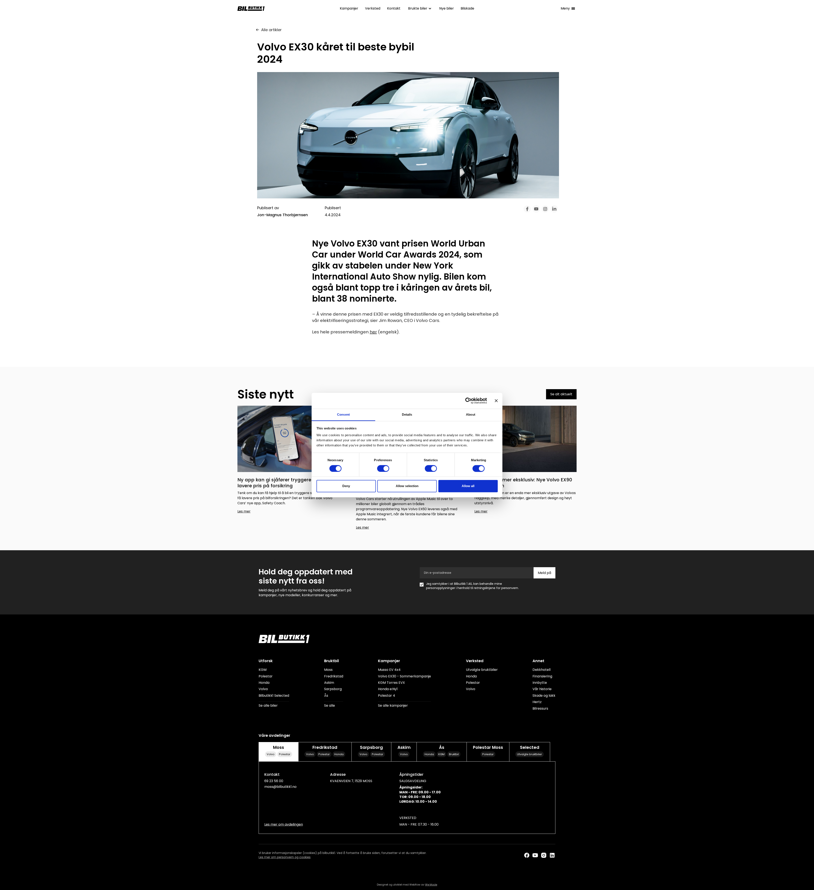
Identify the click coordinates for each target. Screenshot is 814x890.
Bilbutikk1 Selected (274, 695)
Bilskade (467, 8)
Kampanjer (349, 8)
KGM (262, 669)
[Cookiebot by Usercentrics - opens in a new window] (468, 400)
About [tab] (470, 414)
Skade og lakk (543, 695)
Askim (329, 682)
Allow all (468, 486)
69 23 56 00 (273, 781)
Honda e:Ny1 (388, 689)
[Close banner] (496, 400)
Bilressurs (540, 708)
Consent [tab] (343, 414)
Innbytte (539, 682)
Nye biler (446, 8)
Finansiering (542, 676)
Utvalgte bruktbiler (482, 669)
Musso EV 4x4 (389, 669)
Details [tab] (407, 414)
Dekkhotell (541, 669)
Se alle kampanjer (393, 705)
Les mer (244, 511)
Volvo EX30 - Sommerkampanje (404, 676)
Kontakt (393, 8)
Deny (346, 486)
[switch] (383, 468)
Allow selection (407, 486)
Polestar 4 (386, 695)
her (373, 332)
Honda (264, 682)
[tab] (278, 751)
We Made (431, 884)
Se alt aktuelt (561, 394)
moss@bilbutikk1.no (280, 786)
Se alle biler (268, 705)
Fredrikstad (333, 676)
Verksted (372, 8)
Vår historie (542, 689)
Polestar (266, 676)
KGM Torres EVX (391, 682)
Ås (326, 695)
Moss (328, 669)
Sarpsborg (333, 689)
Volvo (263, 689)
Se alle (329, 705)
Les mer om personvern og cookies (285, 857)
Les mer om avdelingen (283, 824)
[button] (420, 8)
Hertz (537, 702)
